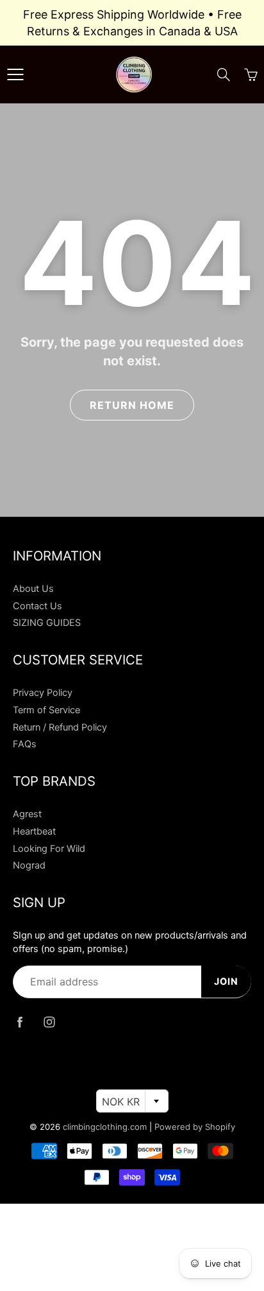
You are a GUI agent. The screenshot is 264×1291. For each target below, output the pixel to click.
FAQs (25, 744)
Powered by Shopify (194, 1127)
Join (226, 981)
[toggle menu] (15, 74)
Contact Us (37, 606)
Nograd (29, 865)
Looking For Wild (49, 848)
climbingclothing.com (105, 1127)
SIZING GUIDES (47, 622)
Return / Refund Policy (60, 727)
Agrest (27, 814)
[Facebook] (19, 1022)
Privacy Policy (42, 692)
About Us (33, 588)
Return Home (132, 405)
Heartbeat (34, 831)
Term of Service (46, 710)
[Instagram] (49, 1022)
